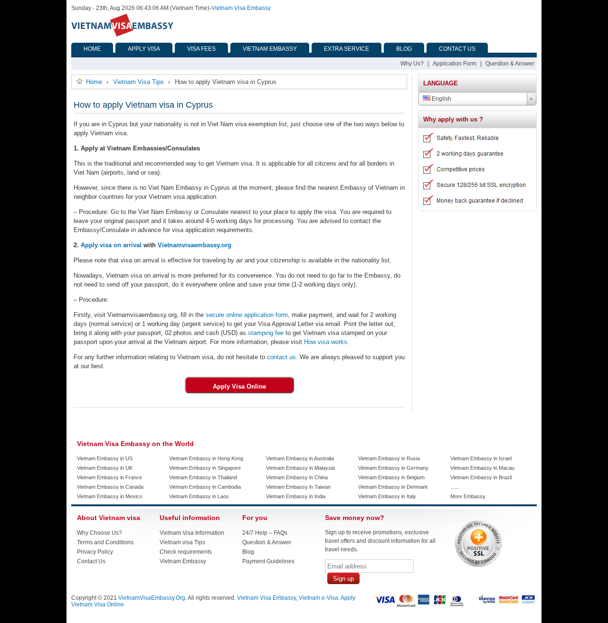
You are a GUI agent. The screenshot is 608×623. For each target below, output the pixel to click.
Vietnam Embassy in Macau (482, 468)
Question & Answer (509, 63)
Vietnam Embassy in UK (105, 468)
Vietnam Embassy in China (297, 477)
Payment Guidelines (268, 561)
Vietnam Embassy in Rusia (389, 458)
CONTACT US (457, 49)
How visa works (324, 341)
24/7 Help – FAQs (264, 533)
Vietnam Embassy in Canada (110, 487)
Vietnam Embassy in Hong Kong (206, 458)
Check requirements (186, 552)
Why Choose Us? (99, 533)
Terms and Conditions (105, 542)
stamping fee (265, 332)
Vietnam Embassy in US (105, 458)
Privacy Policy (95, 552)
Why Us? (412, 63)
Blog (248, 552)
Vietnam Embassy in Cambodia (205, 487)
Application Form (454, 63)
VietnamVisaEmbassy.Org (151, 598)
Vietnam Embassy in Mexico (109, 496)
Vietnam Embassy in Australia (300, 458)
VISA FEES (201, 49)
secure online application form (246, 314)
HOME (92, 49)
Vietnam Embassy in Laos (199, 496)
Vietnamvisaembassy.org (194, 245)
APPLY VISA (144, 49)
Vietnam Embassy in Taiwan (298, 487)
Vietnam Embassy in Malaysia (300, 468)
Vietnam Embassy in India (295, 496)
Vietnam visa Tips (182, 542)
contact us (280, 357)
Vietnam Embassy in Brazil (481, 477)
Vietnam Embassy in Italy (387, 496)
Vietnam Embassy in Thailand (203, 477)
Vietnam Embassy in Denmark (393, 487)
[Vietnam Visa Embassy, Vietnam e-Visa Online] (122, 34)
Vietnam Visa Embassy (241, 8)
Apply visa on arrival (111, 245)
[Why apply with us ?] (473, 207)
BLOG (404, 49)
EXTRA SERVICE (346, 49)
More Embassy (467, 496)
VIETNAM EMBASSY (270, 49)
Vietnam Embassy (183, 561)
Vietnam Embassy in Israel (481, 458)
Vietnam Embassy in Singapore (205, 468)
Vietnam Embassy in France (109, 477)
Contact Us (91, 561)
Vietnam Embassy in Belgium (391, 477)
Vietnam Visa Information (192, 533)
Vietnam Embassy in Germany (393, 468)
